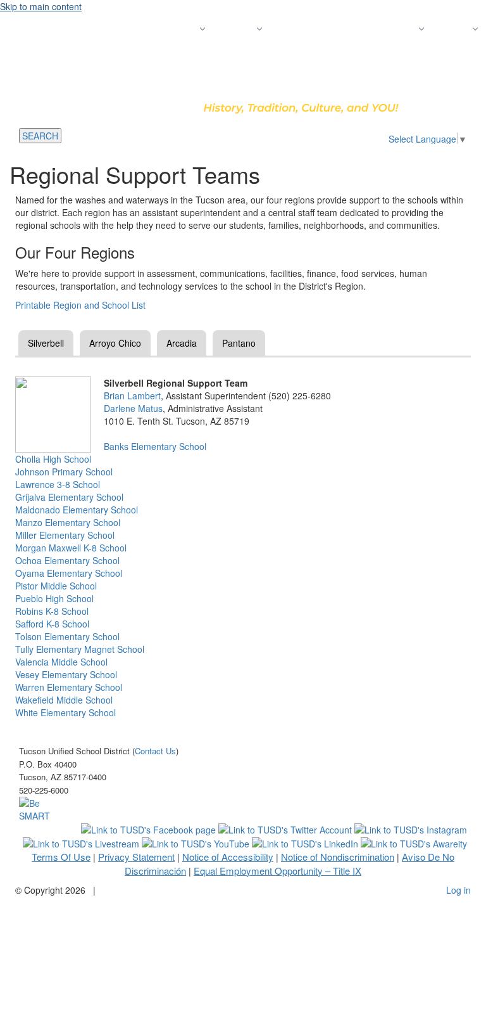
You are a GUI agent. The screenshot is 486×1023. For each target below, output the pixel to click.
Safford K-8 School (52, 623)
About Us (235, 28)
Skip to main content (41, 6)
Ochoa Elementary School (67, 560)
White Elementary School (65, 712)
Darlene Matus (133, 408)
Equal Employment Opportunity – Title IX (277, 870)
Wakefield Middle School (64, 699)
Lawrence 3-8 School (57, 484)
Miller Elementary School (65, 535)
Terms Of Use (61, 856)
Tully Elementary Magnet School (79, 649)
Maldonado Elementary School (76, 509)
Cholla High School (53, 459)
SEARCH (40, 135)
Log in (458, 890)
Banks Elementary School (155, 446)
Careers (399, 28)
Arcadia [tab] (181, 343)
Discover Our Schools (107, 28)
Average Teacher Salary (322, 28)
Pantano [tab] (239, 343)
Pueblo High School (54, 598)
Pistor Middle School (56, 585)
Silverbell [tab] (46, 343)
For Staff (460, 54)
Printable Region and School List (80, 305)
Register (180, 28)
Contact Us (408, 54)
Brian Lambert (132, 395)
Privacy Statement (136, 856)
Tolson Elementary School (67, 636)
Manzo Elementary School (67, 522)
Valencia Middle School (61, 661)
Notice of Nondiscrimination (337, 856)
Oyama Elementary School (68, 573)
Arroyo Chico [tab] (115, 343)
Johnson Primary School (64, 471)
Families (453, 28)
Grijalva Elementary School (69, 497)
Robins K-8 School (52, 611)
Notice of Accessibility (227, 856)
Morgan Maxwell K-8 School (71, 547)
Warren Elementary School (68, 687)
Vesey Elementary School (66, 674)
